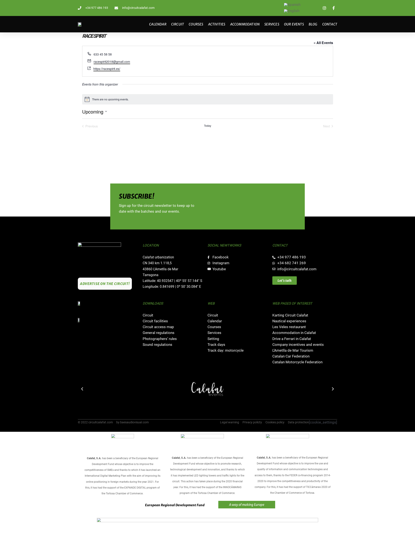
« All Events (323, 42)
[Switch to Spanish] (292, 5)
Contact (329, 24)
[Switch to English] (292, 11)
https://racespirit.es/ (106, 68)
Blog (313, 24)
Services (271, 24)
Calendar (157, 24)
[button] (82, 389)
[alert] (207, 99)
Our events (294, 24)
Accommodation (245, 24)
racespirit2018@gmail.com (112, 61)
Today (207, 125)
